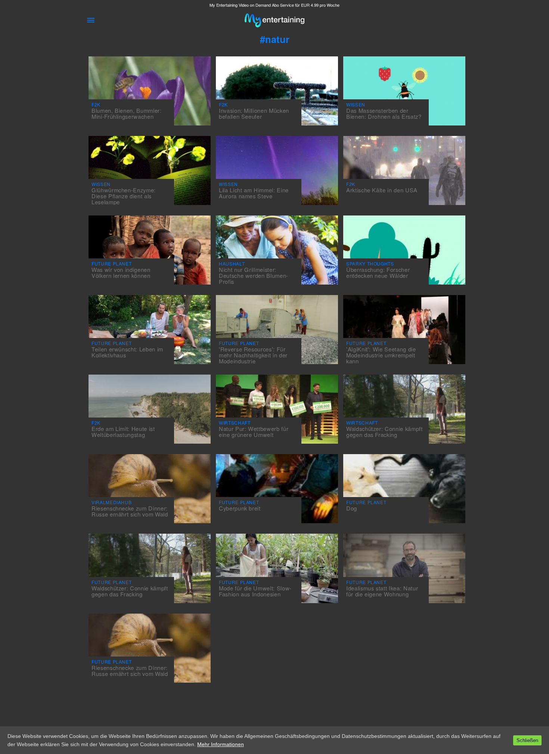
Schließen (527, 740)
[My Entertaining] (274, 20)
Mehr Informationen (220, 744)
